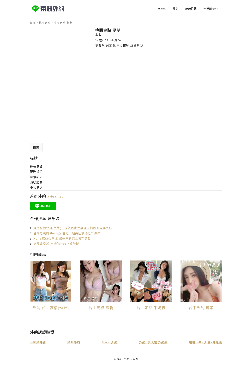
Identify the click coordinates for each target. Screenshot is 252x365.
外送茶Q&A (211, 8)
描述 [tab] (36, 147)
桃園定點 (45, 22)
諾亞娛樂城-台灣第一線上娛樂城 (56, 244)
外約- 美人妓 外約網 (153, 342)
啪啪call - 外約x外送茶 (205, 342)
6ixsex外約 (110, 342)
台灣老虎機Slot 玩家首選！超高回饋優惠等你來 (66, 233)
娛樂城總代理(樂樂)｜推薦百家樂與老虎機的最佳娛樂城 (72, 228)
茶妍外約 (73, 342)
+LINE (162, 8)
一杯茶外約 (38, 342)
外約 (175, 8)
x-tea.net (55, 196)
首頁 (33, 22)
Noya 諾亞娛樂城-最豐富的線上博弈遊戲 (62, 238)
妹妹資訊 (191, 8)
